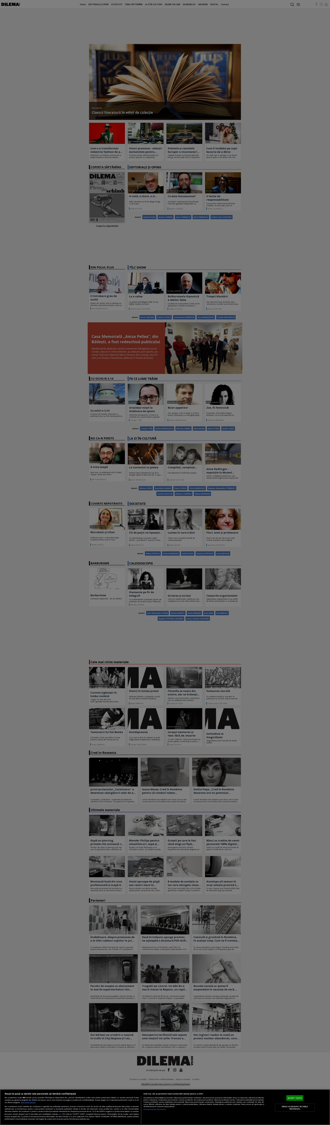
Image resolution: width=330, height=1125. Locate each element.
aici (60, 1114)
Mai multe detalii (28, 1102)
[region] (165, 1107)
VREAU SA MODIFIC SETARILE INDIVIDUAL (295, 1107)
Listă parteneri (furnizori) (154, 1109)
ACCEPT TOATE (295, 1098)
